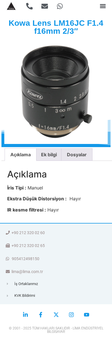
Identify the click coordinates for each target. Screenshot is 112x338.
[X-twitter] (55, 314)
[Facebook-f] (40, 314)
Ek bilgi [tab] (49, 154)
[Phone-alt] (29, 6)
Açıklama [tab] (20, 154)
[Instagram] (71, 314)
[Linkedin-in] (25, 314)
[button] (103, 6)
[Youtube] (86, 314)
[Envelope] (44, 6)
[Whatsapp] (60, 6)
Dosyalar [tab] (77, 154)
